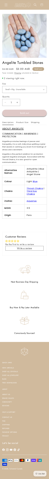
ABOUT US (6, 394)
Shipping (17, 73)
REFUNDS (5, 428)
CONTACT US (7, 417)
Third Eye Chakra (32, 192)
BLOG (4, 379)
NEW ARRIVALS (8, 368)
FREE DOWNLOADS (9, 383)
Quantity (6, 96)
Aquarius (32, 200)
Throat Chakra (35, 188)
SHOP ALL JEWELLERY (10, 375)
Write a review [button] (24, 248)
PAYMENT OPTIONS (9, 432)
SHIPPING (6, 425)
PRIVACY (5, 436)
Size (4, 83)
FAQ (3, 421)
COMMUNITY (7, 402)
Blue (35, 181)
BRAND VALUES (8, 398)
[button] (6, 4)
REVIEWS (5, 406)
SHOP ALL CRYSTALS (10, 371)
